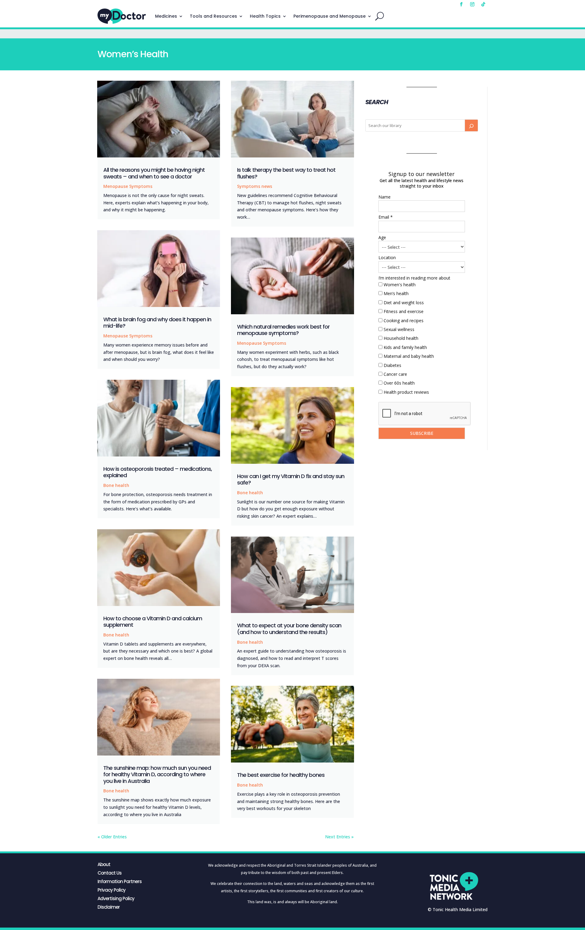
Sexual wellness (399, 329)
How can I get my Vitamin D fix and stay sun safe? (290, 479)
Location (387, 257)
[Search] (471, 125)
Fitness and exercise (404, 311)
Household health (401, 338)
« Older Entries (112, 837)
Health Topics (265, 16)
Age (382, 237)
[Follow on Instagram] (472, 4)
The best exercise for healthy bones (280, 775)
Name (384, 197)
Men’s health (396, 293)
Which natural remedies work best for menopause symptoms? (283, 330)
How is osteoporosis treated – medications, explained (157, 472)
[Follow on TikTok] (483, 4)
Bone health (116, 485)
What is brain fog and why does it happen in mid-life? (157, 322)
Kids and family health (405, 347)
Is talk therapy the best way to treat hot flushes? (286, 173)
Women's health (400, 284)
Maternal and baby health (409, 356)
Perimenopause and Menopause (329, 16)
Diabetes (392, 365)
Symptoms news (254, 186)
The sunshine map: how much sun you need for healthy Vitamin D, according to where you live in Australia (157, 774)
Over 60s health (399, 383)
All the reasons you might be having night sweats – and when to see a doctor (154, 173)
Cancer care (395, 374)
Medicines (166, 16)
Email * (385, 217)
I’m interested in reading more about (414, 278)
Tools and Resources (213, 16)
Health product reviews (406, 392)
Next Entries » (339, 837)
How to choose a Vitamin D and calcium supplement (152, 622)
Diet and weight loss (404, 302)
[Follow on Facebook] (461, 4)
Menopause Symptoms (127, 186)
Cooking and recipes (404, 320)
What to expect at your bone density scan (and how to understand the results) (289, 629)
